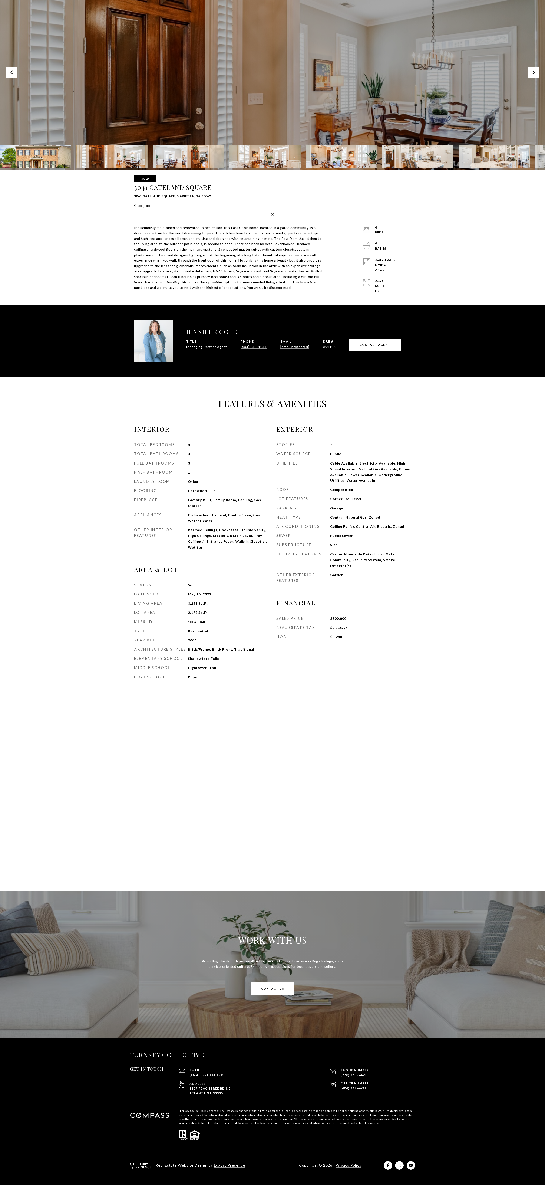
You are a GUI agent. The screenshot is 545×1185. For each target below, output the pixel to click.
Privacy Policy (348, 1165)
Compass (274, 1110)
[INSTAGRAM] (399, 1165)
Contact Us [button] (272, 988)
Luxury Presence (229, 1165)
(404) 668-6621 (353, 1088)
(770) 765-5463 (353, 1075)
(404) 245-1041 (254, 347)
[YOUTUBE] (411, 1165)
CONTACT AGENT (375, 345)
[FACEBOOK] (388, 1165)
